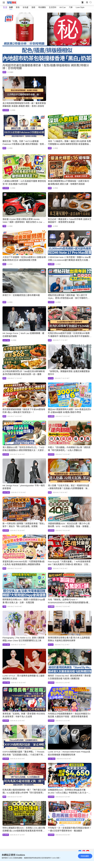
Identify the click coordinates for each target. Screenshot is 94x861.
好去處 (25, 7)
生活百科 (52, 7)
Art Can (62, 7)
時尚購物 (42, 7)
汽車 (71, 7)
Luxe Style (80, 7)
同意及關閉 (85, 856)
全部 (11, 7)
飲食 (18, 7)
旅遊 (33, 7)
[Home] (12, 2)
